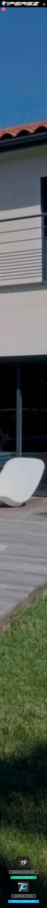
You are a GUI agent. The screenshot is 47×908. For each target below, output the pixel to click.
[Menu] (44, 4)
